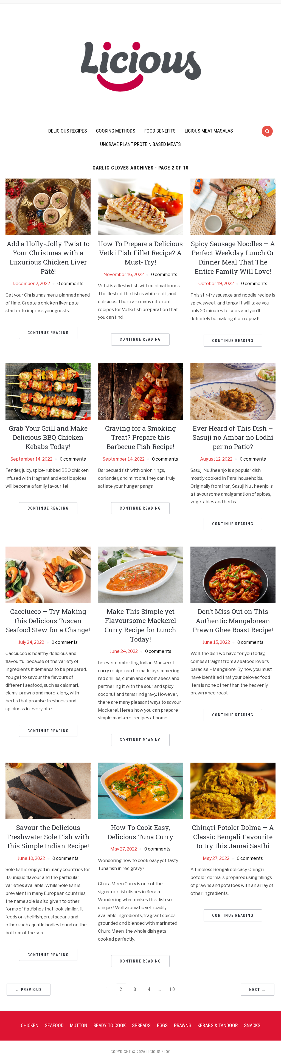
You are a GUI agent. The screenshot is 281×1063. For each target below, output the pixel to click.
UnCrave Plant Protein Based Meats (140, 144)
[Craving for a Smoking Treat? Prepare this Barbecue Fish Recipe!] (140, 391)
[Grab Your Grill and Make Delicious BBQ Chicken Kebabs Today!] (48, 391)
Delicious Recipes (67, 131)
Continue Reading (48, 333)
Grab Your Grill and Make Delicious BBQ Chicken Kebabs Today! (48, 437)
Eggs (162, 1025)
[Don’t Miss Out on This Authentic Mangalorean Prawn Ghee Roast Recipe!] (233, 574)
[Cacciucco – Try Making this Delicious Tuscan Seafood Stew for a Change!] (48, 574)
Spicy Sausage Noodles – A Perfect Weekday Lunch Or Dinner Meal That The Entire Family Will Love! (233, 257)
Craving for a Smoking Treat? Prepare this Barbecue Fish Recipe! (140, 437)
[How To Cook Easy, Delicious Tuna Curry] (140, 790)
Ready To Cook (110, 1025)
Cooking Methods (115, 131)
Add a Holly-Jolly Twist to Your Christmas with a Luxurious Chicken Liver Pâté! (48, 257)
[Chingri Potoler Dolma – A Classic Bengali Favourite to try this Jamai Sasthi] (233, 790)
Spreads (141, 1025)
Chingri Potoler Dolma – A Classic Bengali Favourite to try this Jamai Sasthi (233, 836)
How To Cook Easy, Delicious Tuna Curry (140, 832)
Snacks (252, 1025)
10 (172, 989)
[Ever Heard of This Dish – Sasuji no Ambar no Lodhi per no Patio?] (233, 391)
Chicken (29, 1025)
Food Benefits (160, 131)
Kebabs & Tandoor (218, 1025)
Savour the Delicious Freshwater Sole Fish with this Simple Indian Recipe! (48, 836)
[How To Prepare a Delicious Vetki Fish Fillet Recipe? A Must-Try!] (140, 206)
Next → (257, 989)
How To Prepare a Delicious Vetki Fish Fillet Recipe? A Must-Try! (140, 252)
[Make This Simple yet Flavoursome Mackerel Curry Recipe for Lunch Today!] (140, 574)
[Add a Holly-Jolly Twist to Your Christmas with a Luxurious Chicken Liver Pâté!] (48, 206)
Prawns (182, 1025)
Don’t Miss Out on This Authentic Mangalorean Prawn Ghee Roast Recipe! (233, 620)
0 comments (70, 283)
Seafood (54, 1025)
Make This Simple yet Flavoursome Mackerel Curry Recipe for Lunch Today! (140, 625)
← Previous (28, 989)
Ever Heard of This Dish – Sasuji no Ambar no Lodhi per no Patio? (233, 437)
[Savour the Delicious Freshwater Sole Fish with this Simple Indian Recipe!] (48, 790)
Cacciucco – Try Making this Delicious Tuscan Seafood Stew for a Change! (48, 620)
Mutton (78, 1025)
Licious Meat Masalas (209, 131)
